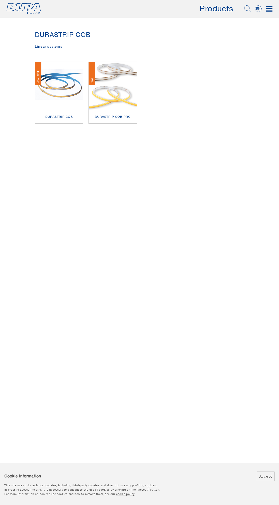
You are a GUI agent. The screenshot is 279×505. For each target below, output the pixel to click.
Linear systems (48, 46)
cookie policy (125, 494)
